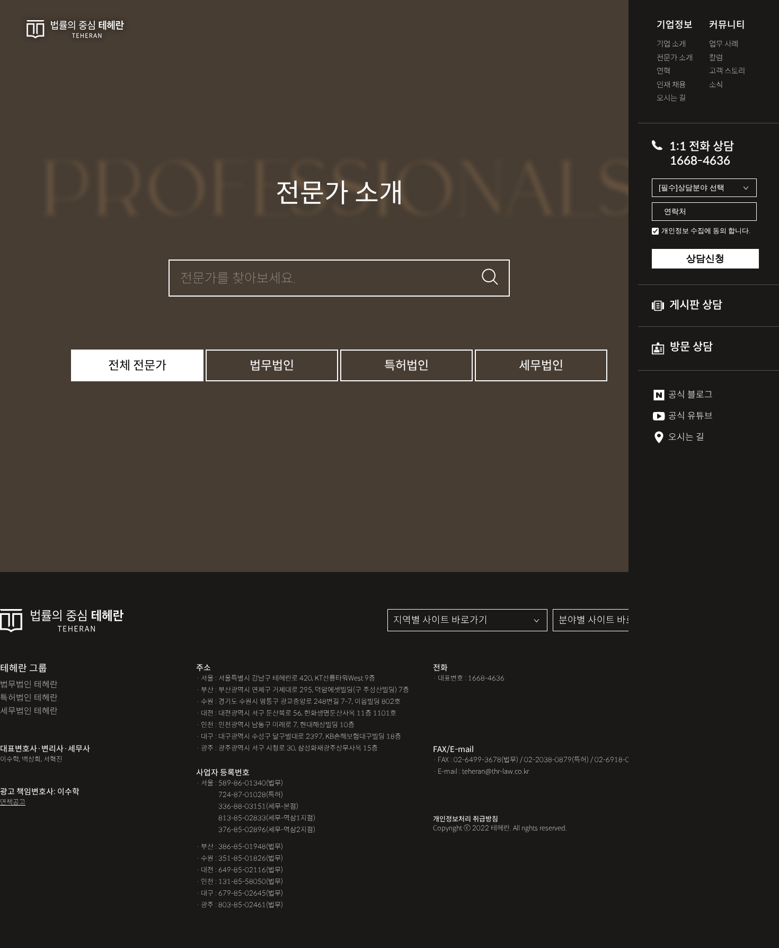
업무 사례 (723, 44)
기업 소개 (671, 44)
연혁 (663, 71)
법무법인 (272, 365)
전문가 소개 (675, 58)
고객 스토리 (727, 71)
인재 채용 (671, 85)
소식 (716, 85)
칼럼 (716, 58)
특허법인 (406, 365)
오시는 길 (671, 98)
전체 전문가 (137, 365)
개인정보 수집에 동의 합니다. (705, 231)
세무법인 (541, 365)
